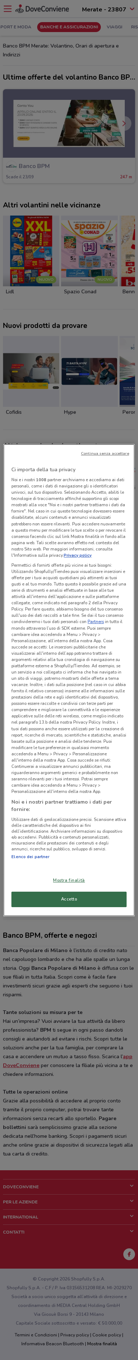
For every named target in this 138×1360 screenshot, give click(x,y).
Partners (96, 622)
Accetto (69, 899)
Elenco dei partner (30, 857)
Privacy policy (78, 555)
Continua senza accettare (105, 453)
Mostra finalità (69, 880)
